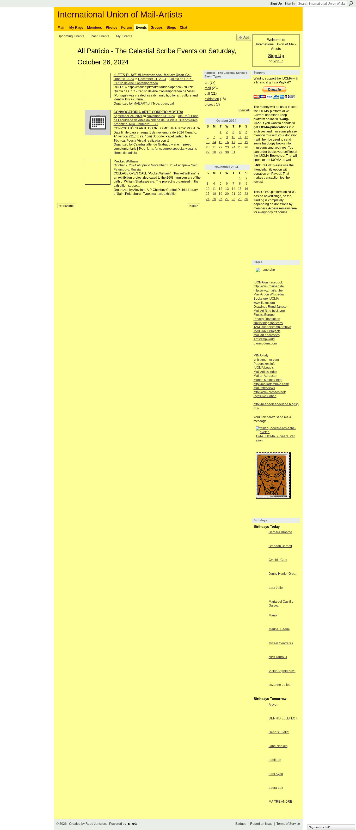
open (164, 103)
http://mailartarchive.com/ (271, 384)
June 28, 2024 (124, 79)
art (206, 82)
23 (227, 147)
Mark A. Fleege (279, 629)
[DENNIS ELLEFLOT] (260, 723)
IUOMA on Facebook (268, 282)
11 (240, 137)
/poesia (178, 148)
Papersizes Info (264, 364)
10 (233, 137)
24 (233, 147)
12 (246, 137)
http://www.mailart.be (268, 290)
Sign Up (276, 3)
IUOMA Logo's (264, 367)
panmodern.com (265, 343)
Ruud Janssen (95, 824)
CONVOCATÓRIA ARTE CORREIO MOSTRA (148, 112)
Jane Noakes (278, 746)
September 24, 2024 (128, 116)
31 (233, 152)
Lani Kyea (276, 774)
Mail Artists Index (265, 372)
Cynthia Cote (278, 560)
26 (246, 147)
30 (227, 152)
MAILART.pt (141, 103)
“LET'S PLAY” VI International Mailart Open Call (153, 75)
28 (214, 152)
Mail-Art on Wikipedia (269, 294)
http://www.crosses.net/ (270, 392)
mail (208, 88)
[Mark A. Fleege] (260, 633)
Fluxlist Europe (264, 315)
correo (167, 148)
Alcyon (273, 704)
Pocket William (126, 161)
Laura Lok (276, 788)
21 (214, 147)
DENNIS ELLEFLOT (283, 718)
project (210, 104)
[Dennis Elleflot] (260, 736)
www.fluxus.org (264, 303)
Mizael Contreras (281, 643)
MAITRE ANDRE (280, 801)
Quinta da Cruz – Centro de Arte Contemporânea (154, 81)
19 (246, 142)
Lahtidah (275, 760)
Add (246, 37)
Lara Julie (276, 588)
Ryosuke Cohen (265, 396)
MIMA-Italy (261, 355)
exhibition (170, 194)
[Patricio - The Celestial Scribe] (66, 60)
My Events (124, 36)
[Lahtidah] (260, 764)
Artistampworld (264, 339)
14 (214, 142)
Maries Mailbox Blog (268, 380)
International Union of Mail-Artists (120, 14)
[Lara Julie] (260, 592)
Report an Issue (261, 824)
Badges (240, 824)
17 (233, 142)
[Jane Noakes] (260, 750)
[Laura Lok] (260, 792)
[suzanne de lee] (260, 689)
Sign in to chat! (319, 827)
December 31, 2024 (152, 79)
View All (244, 110)
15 (220, 142)
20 (208, 147)
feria (150, 148)
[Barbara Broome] (260, 536)
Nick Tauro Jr (278, 657)
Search (351, 3)
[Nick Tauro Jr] (260, 661)
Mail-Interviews (264, 388)
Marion (274, 615)
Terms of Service (288, 824)
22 (220, 147)
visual (189, 148)
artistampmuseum (266, 359)
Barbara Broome (280, 532)
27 (208, 152)
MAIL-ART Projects (267, 331)
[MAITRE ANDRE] (260, 806)
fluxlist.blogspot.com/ (268, 323)
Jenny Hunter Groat (282, 573)
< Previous (66, 205)
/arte (158, 148)
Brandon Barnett (280, 546)
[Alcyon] (260, 709)
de (125, 153)
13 (208, 142)
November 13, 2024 (161, 116)
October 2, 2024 (125, 165)
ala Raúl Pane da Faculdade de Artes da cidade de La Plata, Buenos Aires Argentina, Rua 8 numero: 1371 (156, 120)
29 (220, 152)
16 (227, 142)
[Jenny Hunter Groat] (260, 578)
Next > (193, 205)
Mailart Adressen (265, 376)
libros (117, 153)
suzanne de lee (280, 685)
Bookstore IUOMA (266, 298)
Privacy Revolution (267, 319)
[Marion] (260, 620)
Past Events (100, 36)
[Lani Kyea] (260, 778)
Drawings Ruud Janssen (271, 306)
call (172, 103)
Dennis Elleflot (279, 732)
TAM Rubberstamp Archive (272, 327)
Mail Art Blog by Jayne (269, 311)
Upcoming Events (71, 36)
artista (132, 153)
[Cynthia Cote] (260, 564)
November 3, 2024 (164, 165)
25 (240, 147)
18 (240, 142)
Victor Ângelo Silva (282, 671)
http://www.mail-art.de (269, 286)
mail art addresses (267, 335)
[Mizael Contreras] (260, 647)
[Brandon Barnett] (260, 550)
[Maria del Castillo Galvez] (260, 606)
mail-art (156, 194)
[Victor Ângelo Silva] (260, 675)
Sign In (289, 3)
